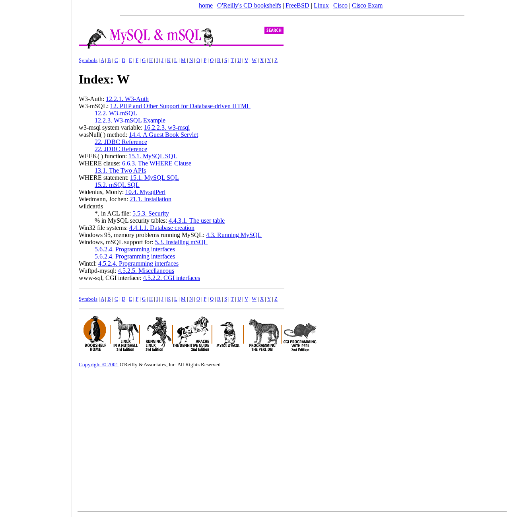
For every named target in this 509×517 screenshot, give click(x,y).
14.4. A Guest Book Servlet (163, 134)
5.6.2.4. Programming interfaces (135, 249)
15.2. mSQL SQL (117, 184)
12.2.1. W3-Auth (127, 98)
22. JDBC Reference (121, 141)
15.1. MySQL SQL (152, 156)
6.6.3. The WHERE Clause (156, 163)
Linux (321, 5)
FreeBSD (297, 5)
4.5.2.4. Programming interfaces (138, 263)
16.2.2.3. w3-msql (167, 127)
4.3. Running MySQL (234, 234)
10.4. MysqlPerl (145, 192)
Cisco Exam (367, 5)
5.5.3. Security (150, 213)
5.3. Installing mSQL (181, 242)
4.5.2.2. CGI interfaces (171, 277)
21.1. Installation (150, 199)
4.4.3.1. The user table (197, 220)
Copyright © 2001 (99, 364)
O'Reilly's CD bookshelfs (249, 5)
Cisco (340, 5)
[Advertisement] (36, 255)
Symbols (88, 60)
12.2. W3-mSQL (116, 113)
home (206, 5)
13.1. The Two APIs (120, 170)
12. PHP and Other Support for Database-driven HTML (180, 106)
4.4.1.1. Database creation (161, 227)
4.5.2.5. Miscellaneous (146, 270)
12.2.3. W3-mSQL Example (130, 120)
